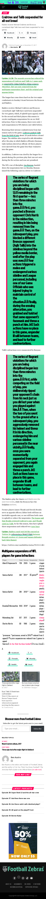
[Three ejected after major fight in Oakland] (11, 677)
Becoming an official (16, 887)
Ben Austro (14, 47)
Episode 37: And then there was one (16, 798)
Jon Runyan (28, 165)
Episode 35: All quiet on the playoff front (17, 810)
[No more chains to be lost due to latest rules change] (31, 677)
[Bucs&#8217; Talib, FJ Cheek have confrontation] (12, 699)
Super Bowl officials (31, 887)
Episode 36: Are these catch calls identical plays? (21, 804)
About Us (8, 884)
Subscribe (37, 728)
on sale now (36, 770)
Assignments (18, 884)
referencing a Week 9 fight (22, 534)
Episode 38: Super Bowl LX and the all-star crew (20, 793)
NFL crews (28, 884)
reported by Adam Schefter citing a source (21, 84)
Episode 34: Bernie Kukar (11, 816)
